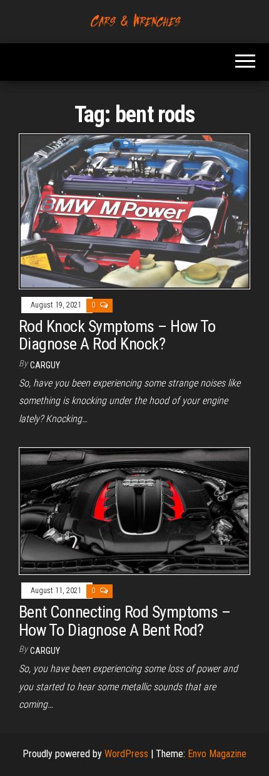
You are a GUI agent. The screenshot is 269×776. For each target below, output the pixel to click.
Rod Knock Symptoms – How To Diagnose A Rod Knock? (117, 335)
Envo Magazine (217, 754)
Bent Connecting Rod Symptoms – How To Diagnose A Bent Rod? (124, 621)
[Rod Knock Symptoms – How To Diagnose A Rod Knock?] (134, 211)
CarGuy (45, 365)
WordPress (126, 754)
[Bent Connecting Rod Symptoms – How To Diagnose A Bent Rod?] (134, 510)
